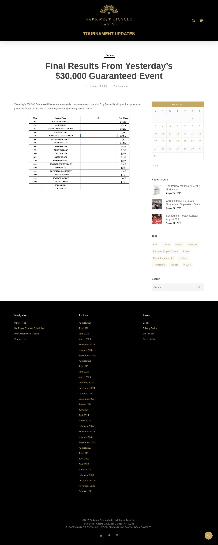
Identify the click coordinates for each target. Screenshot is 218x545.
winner (174, 264)
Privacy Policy (150, 328)
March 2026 (85, 339)
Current (110, 55)
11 (163, 133)
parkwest (192, 244)
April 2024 (84, 415)
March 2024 (85, 420)
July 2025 (83, 366)
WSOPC (187, 264)
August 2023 (85, 448)
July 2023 (83, 453)
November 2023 (87, 431)
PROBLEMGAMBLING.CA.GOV (117, 527)
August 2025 (85, 361)
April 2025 (84, 371)
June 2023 (84, 458)
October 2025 (86, 350)
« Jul (155, 165)
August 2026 (85, 323)
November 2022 (87, 486)
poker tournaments (163, 258)
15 (192, 133)
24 (155, 148)
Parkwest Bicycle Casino (165, 251)
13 (177, 133)
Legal (146, 323)
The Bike (182, 258)
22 (192, 141)
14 (185, 133)
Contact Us (20, 339)
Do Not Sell (148, 333)
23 (200, 141)
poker (186, 251)
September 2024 (87, 399)
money (178, 244)
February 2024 (86, 426)
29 (192, 148)
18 (163, 141)
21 (185, 141)
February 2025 (86, 382)
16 (200, 133)
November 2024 (87, 388)
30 (200, 148)
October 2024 (86, 393)
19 (170, 141)
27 (177, 148)
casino (166, 244)
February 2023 (86, 475)
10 (155, 133)
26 (170, 148)
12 (170, 133)
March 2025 (85, 377)
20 (177, 141)
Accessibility (149, 339)
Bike (155, 244)
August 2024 (85, 404)
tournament (159, 264)
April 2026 (84, 333)
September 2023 (87, 442)
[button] (202, 20)
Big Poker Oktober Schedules (29, 328)
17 (155, 141)
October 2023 (86, 437)
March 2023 (85, 469)
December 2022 (87, 480)
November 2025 (87, 344)
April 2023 (84, 464)
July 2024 (83, 409)
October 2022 (86, 491)
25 (163, 148)
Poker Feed (20, 323)
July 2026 (83, 328)
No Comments (121, 86)
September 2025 (87, 355)
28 (185, 148)
